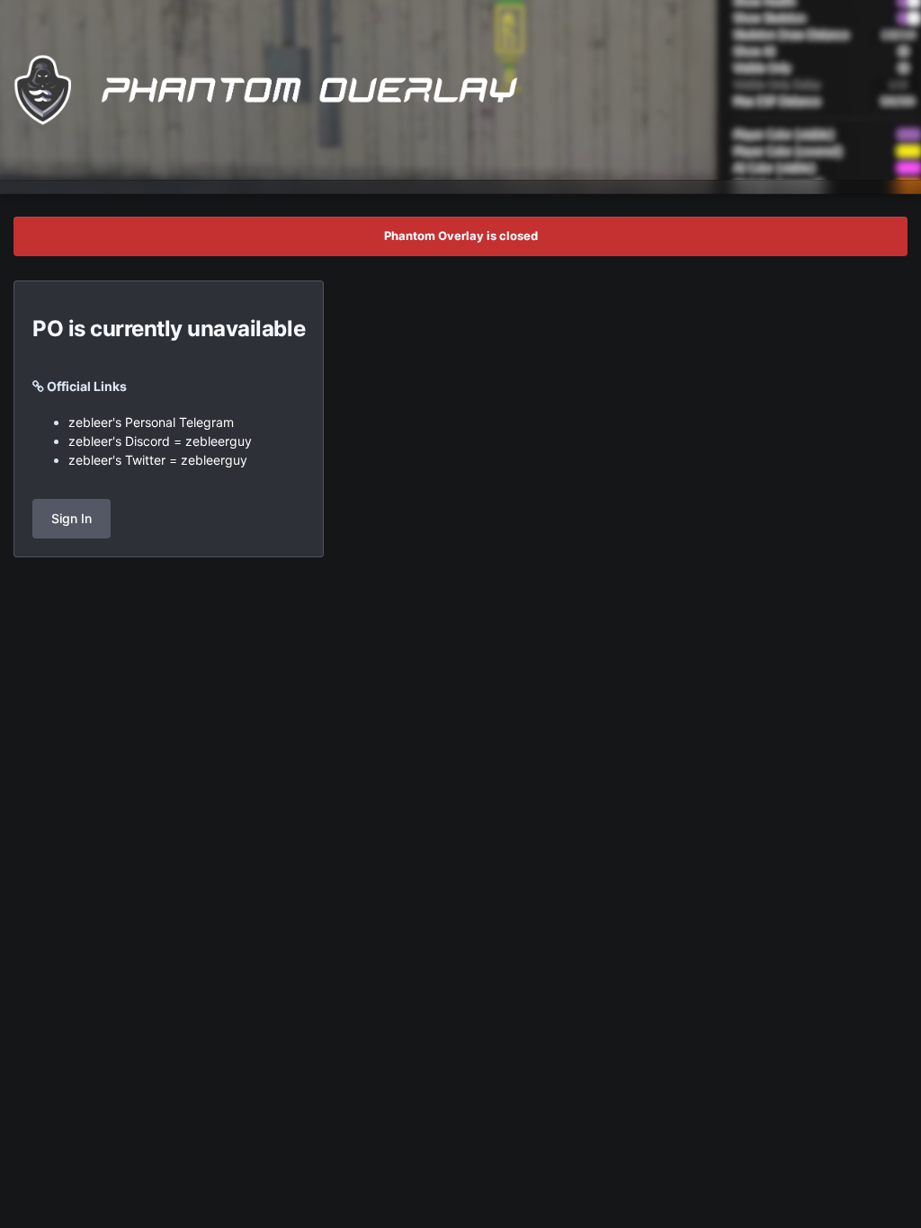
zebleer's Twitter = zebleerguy (157, 459)
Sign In (71, 518)
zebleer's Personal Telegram (151, 422)
